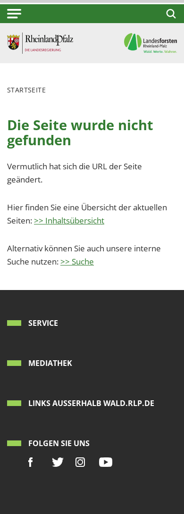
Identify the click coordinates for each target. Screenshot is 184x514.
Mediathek (50, 363)
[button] (14, 13)
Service (43, 323)
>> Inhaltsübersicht (69, 220)
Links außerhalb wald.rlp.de (91, 403)
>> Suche (77, 261)
